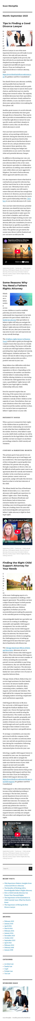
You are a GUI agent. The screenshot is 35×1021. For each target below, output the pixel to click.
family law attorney (9, 320)
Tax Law (7, 973)
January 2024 (8, 933)
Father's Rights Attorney (23, 273)
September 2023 (9, 940)
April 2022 (8, 943)
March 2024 (8, 928)
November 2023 (9, 935)
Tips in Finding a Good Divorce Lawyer (16, 25)
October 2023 (8, 938)
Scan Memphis (10, 6)
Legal (6, 969)
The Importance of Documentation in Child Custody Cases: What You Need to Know (17, 900)
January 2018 (8, 950)
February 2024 (9, 931)
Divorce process (12, 271)
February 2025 (9, 921)
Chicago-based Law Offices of (16, 648)
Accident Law (9, 964)
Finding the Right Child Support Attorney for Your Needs (17, 565)
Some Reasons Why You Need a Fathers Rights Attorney (15, 285)
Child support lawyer (13, 270)
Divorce (22, 270)
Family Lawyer (12, 273)
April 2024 (8, 926)
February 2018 (9, 947)
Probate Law (8, 971)
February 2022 (9, 945)
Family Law (18, 268)
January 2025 (8, 923)
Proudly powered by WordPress (21, 1017)
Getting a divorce (7, 275)
